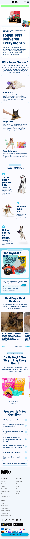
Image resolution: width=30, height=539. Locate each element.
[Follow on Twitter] (6, 520)
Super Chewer (5, 484)
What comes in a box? (14, 420)
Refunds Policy (5, 513)
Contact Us (19, 493)
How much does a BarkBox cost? (14, 458)
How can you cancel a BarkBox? (14, 463)
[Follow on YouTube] (17, 520)
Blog (17, 486)
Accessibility (4, 505)
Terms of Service (5, 510)
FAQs (2, 503)
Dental (3, 486)
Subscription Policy (6, 515)
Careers (18, 489)
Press (17, 484)
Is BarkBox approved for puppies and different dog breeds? (14, 439)
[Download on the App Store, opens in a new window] (18, 524)
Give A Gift (4, 489)
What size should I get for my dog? (14, 432)
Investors (18, 491)
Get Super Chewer (15, 534)
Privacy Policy (5, 508)
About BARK (19, 481)
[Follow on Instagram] (9, 520)
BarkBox (3, 481)
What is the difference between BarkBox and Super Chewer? (14, 446)
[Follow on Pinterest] (13, 520)
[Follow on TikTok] (20, 520)
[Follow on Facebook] (2, 520)
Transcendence (5, 493)
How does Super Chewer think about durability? (14, 425)
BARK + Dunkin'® (5, 491)
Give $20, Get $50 (6, 496)
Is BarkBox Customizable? (14, 452)
